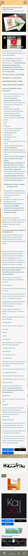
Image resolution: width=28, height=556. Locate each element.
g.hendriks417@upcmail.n (16, 145)
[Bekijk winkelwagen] (25, 2)
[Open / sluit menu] (2, 2)
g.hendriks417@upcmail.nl (18, 150)
